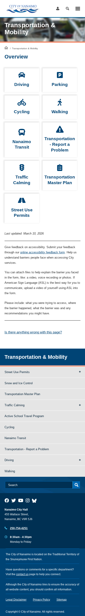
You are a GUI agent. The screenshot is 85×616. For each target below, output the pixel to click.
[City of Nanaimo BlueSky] (35, 500)
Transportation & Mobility (36, 357)
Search (67, 8)
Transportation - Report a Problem (27, 449)
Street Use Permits (17, 372)
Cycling (9, 427)
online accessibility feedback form (42, 252)
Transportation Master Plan (22, 394)
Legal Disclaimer (16, 599)
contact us (22, 574)
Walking (10, 471)
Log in (57, 8)
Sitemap (61, 599)
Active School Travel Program (24, 416)
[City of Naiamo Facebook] (7, 500)
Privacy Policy (41, 599)
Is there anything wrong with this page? (33, 332)
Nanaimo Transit (15, 438)
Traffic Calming (14, 405)
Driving (9, 460)
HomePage (6, 47)
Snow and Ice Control (19, 383)
